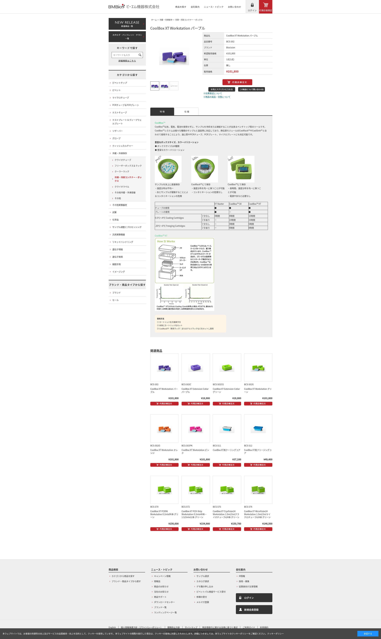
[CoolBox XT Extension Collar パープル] (196, 367)
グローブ (116, 138)
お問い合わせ (234, 6)
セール (115, 299)
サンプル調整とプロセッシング (127, 226)
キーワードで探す (127, 48)
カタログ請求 (202, 581)
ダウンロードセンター (164, 602)
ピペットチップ (119, 82)
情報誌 (157, 581)
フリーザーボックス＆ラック (128, 165)
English (112, 627)
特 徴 (162, 111)
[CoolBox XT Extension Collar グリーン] (227, 367)
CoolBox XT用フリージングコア (257, 451)
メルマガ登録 (202, 602)
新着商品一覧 (127, 23)
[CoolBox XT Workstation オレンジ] (164, 428)
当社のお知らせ (161, 591)
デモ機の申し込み (204, 586)
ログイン (252, 10)
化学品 (115, 219)
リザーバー (117, 130)
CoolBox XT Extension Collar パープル (195, 390)
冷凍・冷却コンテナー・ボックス (189, 19)
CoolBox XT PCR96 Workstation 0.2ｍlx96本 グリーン (164, 514)
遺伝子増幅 (117, 249)
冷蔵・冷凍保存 (166, 19)
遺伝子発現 (117, 256)
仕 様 (186, 111)
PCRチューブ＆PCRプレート (125, 104)
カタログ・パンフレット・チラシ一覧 (127, 36)
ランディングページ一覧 (165, 612)
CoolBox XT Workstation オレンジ (164, 451)
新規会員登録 (251, 609)
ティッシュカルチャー (122, 145)
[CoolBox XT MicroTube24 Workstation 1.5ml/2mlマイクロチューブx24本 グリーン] (258, 490)
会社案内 (195, 6)
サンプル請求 (202, 575)
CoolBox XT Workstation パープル (164, 390)
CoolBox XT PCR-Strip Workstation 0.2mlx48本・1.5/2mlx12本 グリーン (194, 514)
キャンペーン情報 (162, 575)
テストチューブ (119, 112)
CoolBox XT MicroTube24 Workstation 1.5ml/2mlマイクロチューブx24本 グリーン (257, 514)
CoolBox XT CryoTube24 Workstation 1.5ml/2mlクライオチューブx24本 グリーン (226, 514)
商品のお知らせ (161, 586)
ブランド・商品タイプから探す (127, 284)
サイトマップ (191, 627)
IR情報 (242, 575)
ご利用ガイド (249, 627)
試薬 (114, 212)
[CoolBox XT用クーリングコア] (227, 428)
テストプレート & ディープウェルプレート (127, 121)
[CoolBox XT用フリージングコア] (258, 428)
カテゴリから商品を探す (123, 575)
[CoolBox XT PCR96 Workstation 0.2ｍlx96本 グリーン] (164, 490)
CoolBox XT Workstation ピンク (195, 451)
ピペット (116, 90)
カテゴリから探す (127, 75)
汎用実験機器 (118, 234)
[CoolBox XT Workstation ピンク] (196, 428)
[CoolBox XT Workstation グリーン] (258, 367)
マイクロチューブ (120, 97)
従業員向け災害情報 (248, 586)
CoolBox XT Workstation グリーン (258, 390)
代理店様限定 (265, 10)
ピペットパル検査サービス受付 (211, 591)
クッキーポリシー (275, 633)
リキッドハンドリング (122, 241)
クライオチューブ (123, 159)
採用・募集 (244, 581)
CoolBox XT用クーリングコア (226, 449)
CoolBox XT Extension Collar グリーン (226, 390)
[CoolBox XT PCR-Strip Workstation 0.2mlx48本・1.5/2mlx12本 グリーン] (196, 490)
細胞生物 (116, 264)
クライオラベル (122, 186)
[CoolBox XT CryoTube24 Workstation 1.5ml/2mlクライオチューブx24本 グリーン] (227, 490)
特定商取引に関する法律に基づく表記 (220, 627)
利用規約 (264, 627)
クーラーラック (122, 171)
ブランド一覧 (160, 607)
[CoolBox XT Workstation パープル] (164, 367)
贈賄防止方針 (173, 627)
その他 (118, 198)
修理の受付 (201, 596)
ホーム (154, 19)
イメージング (118, 271)
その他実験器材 (119, 204)
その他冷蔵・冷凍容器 (125, 192)
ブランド (116, 292)
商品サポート (160, 596)
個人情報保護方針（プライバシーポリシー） (142, 627)
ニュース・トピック (213, 6)
